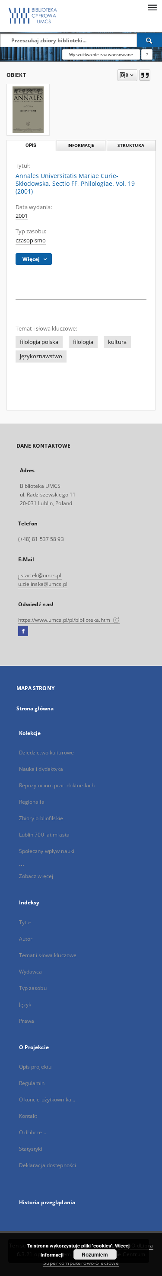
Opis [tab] (30, 145)
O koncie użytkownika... (47, 1099)
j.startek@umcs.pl (40, 575)
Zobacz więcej (36, 876)
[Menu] (152, 7)
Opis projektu (35, 1066)
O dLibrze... (32, 1132)
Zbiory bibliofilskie (41, 818)
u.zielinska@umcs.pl (42, 584)
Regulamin (32, 1083)
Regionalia (31, 801)
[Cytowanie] (144, 75)
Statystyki (30, 1148)
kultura (117, 342)
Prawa (27, 1021)
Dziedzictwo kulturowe (46, 752)
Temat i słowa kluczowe (48, 955)
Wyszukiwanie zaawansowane (101, 54)
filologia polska (39, 342)
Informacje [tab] (80, 145)
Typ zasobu (33, 988)
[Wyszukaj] (149, 40)
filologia (83, 342)
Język (25, 1004)
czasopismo (31, 240)
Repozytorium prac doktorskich (57, 785)
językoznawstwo (41, 356)
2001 (22, 216)
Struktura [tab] (131, 145)
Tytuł (25, 922)
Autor (26, 938)
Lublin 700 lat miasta (44, 834)
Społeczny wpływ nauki (47, 851)
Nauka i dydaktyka (41, 769)
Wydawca (30, 971)
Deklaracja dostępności (47, 1165)
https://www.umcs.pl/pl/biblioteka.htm (65, 620)
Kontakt (28, 1116)
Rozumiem (95, 1254)
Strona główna (35, 708)
